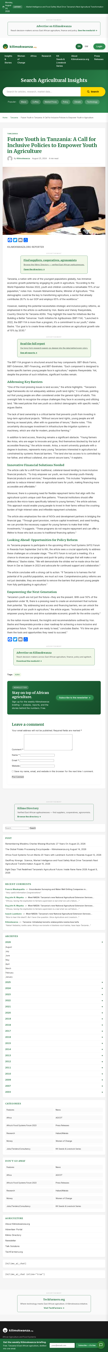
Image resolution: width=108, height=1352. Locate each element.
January (9, 977)
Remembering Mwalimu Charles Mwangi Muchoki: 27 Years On (36, 843)
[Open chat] (101, 1345)
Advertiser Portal (13, 1229)
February (9, 973)
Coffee (36, 102)
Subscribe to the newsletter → (74, 697)
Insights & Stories (8, 59)
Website (16, 766)
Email (15, 760)
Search (32, 828)
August (9, 947)
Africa (33, 56)
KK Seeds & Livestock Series (61, 61)
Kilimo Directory (13, 1235)
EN (79, 46)
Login (99, 46)
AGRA (17, 675)
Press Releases (98, 58)
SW (86, 46)
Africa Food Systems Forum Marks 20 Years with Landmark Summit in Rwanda (44, 855)
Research (46, 56)
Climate (77, 102)
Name (16, 755)
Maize (23, 102)
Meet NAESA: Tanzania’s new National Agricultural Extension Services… (61, 897)
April (7, 964)
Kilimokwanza (23, 158)
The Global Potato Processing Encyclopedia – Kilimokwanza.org (37, 849)
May (7, 960)
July (7, 951)
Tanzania (14, 118)
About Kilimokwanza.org (80, 58)
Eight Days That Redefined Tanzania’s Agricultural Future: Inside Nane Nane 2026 (46, 869)
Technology (92, 102)
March (8, 968)
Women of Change (21, 59)
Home (5, 118)
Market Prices (51, 102)
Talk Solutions (12, 1246)
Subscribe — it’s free (86, 1345)
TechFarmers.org (14, 1252)
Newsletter (10, 1240)
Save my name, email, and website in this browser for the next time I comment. (53, 771)
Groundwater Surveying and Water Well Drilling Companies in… (58, 889)
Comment (17, 749)
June (8, 955)
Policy (65, 102)
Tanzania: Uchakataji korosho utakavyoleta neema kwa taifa (51, 922)
